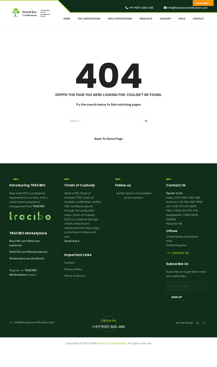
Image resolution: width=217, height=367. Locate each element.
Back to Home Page (108, 139)
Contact (198, 19)
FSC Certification (89, 19)
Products (146, 19)
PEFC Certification (120, 19)
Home (66, 19)
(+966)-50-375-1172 (185, 210)
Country (165, 19)
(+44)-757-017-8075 (183, 206)
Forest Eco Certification (111, 343)
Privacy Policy (73, 269)
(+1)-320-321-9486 (190, 201)
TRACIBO (38, 206)
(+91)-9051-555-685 (187, 197)
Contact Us (180, 253)
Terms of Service (74, 275)
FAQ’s (182, 19)
